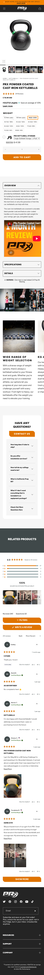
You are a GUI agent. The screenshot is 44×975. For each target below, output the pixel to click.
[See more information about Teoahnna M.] (37, 811)
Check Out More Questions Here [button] (17, 508)
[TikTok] (32, 901)
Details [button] (8, 273)
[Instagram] (15, 901)
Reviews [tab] (8, 614)
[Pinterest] (9, 901)
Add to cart (22, 157)
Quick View (9, 142)
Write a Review (27, 628)
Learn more (8, 106)
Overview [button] (10, 185)
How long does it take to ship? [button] (20, 446)
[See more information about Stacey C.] (37, 739)
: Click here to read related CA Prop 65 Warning (23, 281)
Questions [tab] (21, 614)
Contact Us (22, 433)
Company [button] (8, 953)
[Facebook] (21, 901)
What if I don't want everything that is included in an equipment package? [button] (19, 494)
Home (5, 78)
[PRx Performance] (22, 8)
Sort (21, 636)
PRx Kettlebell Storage (24, 136)
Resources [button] (8, 935)
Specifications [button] (12, 264)
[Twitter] (4, 901)
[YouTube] (26, 901)
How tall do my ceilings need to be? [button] (20, 468)
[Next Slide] (39, 597)
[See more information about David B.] (37, 674)
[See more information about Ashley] (37, 644)
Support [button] (7, 944)
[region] (22, 597)
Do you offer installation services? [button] (19, 457)
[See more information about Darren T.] (37, 704)
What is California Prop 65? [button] (20, 480)
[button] (4, 8)
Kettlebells (13, 78)
